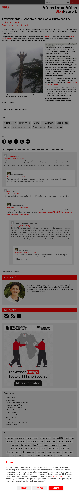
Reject (24, 488)
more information (59, 476)
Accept (56, 488)
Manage (40, 488)
